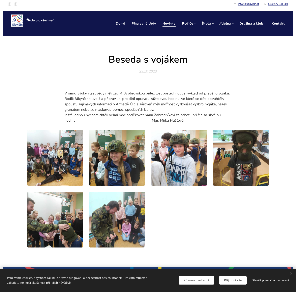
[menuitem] (121, 24)
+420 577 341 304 (278, 4)
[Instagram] (9, 4)
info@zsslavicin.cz (248, 4)
